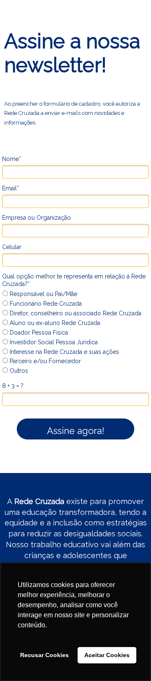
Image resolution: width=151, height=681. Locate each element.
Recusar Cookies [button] (44, 655)
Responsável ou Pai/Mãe (42, 294)
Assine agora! (75, 430)
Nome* (11, 159)
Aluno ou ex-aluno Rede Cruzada (54, 323)
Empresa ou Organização (36, 217)
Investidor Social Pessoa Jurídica (53, 342)
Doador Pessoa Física (38, 332)
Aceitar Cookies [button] (107, 655)
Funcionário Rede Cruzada (45, 303)
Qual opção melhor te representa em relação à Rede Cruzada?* (74, 280)
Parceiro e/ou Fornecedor (44, 361)
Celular (11, 247)
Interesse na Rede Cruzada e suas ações (63, 351)
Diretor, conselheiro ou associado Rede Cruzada (74, 313)
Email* (10, 188)
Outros (18, 370)
